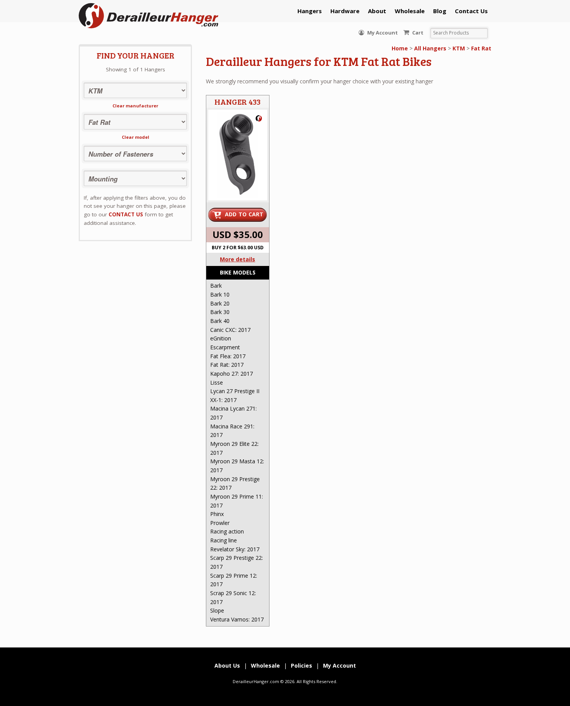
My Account (382, 32)
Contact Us (471, 11)
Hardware (344, 11)
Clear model (135, 137)
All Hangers (430, 48)
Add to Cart (244, 214)
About (377, 11)
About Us (227, 665)
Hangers (309, 11)
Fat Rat (481, 48)
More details (237, 259)
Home (400, 48)
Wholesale (410, 11)
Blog (439, 11)
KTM (459, 48)
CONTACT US (126, 214)
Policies (301, 665)
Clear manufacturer (135, 106)
